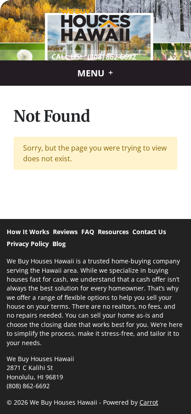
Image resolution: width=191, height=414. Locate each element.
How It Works (28, 231)
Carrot (148, 402)
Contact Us (149, 231)
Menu (92, 73)
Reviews (65, 231)
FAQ (87, 231)
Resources (113, 231)
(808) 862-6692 (112, 57)
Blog (59, 243)
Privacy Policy (28, 243)
